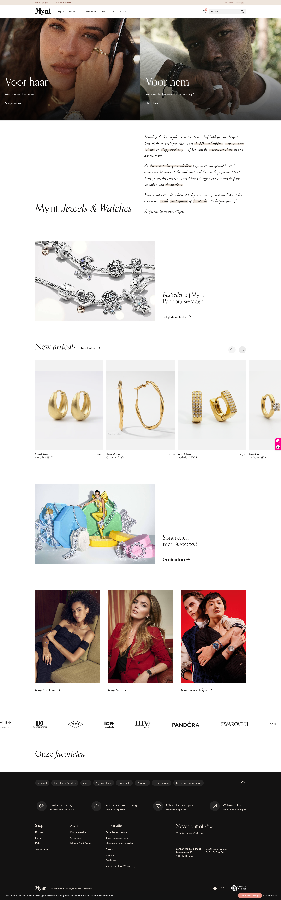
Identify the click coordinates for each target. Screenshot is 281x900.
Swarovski (234, 143)
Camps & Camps (41, 454)
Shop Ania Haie (45, 690)
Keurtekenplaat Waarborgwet (122, 866)
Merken (73, 11)
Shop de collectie (64, 2)
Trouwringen (162, 783)
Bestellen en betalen (116, 832)
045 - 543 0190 (215, 852)
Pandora (142, 783)
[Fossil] (16, 724)
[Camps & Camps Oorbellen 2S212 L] (212, 405)
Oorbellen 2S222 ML (46, 457)
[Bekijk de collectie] (95, 281)
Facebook (200, 201)
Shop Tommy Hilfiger (194, 690)
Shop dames (13, 103)
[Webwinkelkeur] (238, 890)
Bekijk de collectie (174, 317)
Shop (59, 11)
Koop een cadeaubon (188, 783)
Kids (37, 843)
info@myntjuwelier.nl (217, 849)
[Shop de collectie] (95, 524)
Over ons (75, 838)
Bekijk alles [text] (90, 348)
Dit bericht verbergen (250, 895)
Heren (38, 838)
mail (163, 201)
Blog (111, 11)
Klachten (110, 855)
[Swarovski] (175, 724)
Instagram (178, 201)
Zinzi (150, 149)
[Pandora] (126, 724)
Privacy (109, 849)
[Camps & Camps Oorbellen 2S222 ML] (69, 405)
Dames (39, 832)
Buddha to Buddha (209, 143)
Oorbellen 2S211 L (258, 457)
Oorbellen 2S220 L (116, 457)
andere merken (220, 149)
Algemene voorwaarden (119, 843)
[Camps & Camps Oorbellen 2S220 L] (140, 405)
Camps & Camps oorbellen (170, 166)
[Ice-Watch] (50, 724)
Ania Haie (174, 184)
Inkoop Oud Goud (80, 843)
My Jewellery (172, 149)
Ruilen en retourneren (117, 838)
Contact (122, 11)
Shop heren (153, 103)
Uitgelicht (88, 11)
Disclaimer (111, 860)
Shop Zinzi (115, 690)
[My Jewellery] (84, 724)
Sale (103, 11)
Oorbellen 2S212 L (187, 457)
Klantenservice (78, 832)
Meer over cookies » (270, 895)
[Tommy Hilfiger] (224, 724)
